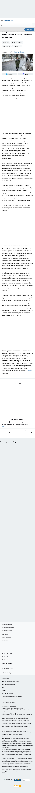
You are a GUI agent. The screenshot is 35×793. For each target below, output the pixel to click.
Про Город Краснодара (7, 663)
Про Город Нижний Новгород (8, 653)
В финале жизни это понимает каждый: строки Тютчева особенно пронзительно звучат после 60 (17, 433)
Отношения (7, 46)
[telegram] (20, 383)
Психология (17, 46)
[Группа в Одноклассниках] (5, 672)
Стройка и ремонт (13, 25)
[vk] (15, 383)
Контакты (4, 690)
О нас (3, 687)
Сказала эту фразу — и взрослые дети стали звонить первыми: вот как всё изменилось (15, 424)
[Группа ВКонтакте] (3, 672)
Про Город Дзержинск (7, 656)
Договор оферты (6, 678)
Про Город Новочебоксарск (8, 627)
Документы (4, 25)
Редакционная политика (7, 693)
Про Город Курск (6, 644)
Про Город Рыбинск (6, 647)
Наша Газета (5, 634)
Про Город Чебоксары (7, 624)
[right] (33, 25)
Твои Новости (5, 640)
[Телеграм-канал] (9, 74)
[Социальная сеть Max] (25, 74)
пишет (29, 371)
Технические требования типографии (10, 681)
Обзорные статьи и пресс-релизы (9, 684)
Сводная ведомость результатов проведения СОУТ (13, 696)
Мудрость (6, 42)
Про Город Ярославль (7, 630)
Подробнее (29, 743)
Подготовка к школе (24, 25)
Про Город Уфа (5, 650)
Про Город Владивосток (7, 659)
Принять (29, 29)
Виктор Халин (19, 52)
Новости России (17, 42)
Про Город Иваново (6, 637)
